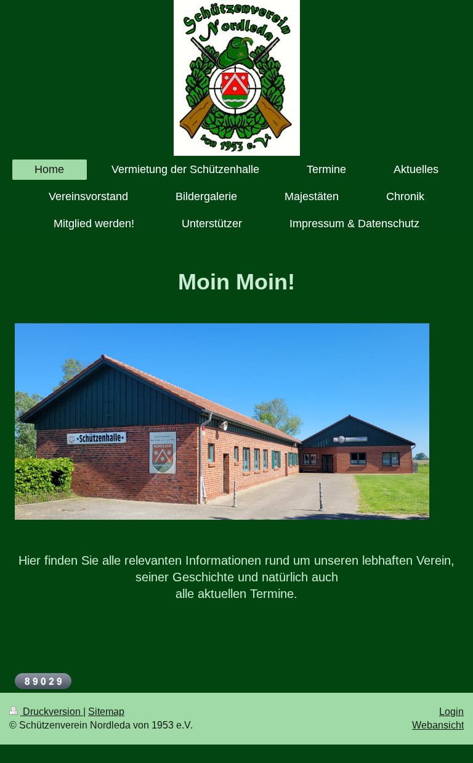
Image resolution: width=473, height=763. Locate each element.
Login (451, 711)
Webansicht (438, 725)
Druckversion (51, 711)
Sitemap (106, 711)
